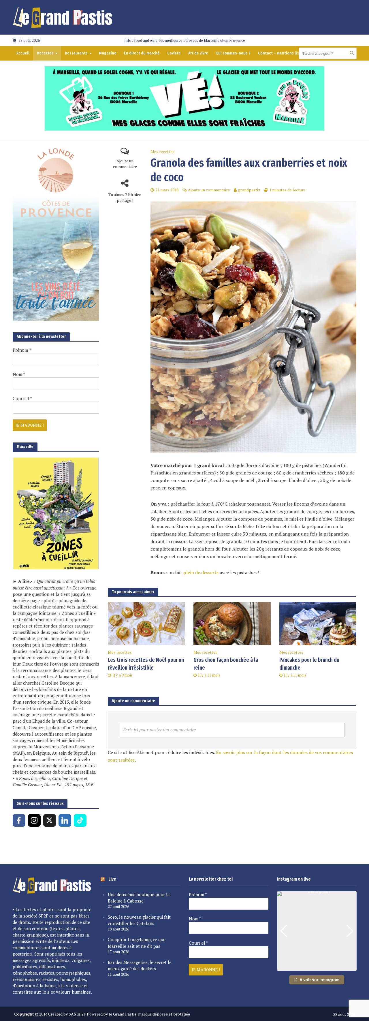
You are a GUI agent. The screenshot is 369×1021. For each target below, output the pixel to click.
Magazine (107, 53)
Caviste (174, 53)
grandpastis (249, 190)
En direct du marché (142, 53)
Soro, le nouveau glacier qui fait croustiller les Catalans (139, 920)
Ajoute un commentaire (125, 163)
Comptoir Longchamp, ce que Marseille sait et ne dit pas (136, 943)
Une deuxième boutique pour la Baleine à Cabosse (139, 898)
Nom (19, 374)
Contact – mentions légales (283, 53)
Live (112, 879)
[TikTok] (80, 820)
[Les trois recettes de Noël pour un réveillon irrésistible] (146, 623)
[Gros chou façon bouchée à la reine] (232, 623)
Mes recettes (162, 151)
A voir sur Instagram (320, 979)
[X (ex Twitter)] (49, 820)
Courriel (22, 398)
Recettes (45, 53)
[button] (317, 967)
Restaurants (76, 53)
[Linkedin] (65, 820)
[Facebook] (19, 820)
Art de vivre (198, 53)
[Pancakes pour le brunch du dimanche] (318, 623)
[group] (317, 931)
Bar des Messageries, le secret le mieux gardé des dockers (140, 965)
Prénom (22, 350)
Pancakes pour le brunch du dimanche (309, 664)
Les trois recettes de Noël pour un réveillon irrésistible (146, 664)
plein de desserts (201, 572)
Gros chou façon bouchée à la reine (225, 664)
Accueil (22, 53)
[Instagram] (34, 820)
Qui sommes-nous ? (233, 53)
